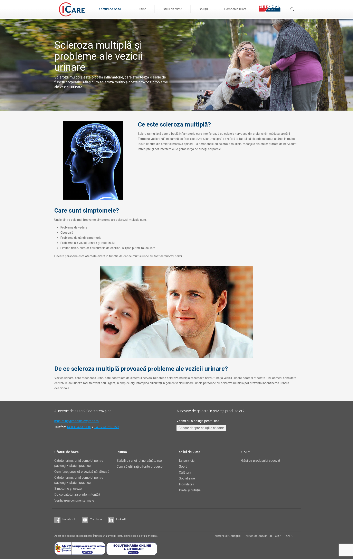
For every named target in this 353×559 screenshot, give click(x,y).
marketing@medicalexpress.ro (76, 421)
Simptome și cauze (68, 489)
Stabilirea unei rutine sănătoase (139, 461)
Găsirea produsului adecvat (260, 461)
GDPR (279, 536)
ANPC (290, 536)
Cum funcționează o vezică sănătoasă (81, 472)
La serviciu (186, 461)
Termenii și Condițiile (227, 536)
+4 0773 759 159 (106, 427)
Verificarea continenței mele (74, 500)
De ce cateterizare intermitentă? (77, 494)
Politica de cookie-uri (258, 536)
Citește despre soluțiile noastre (201, 428)
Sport (183, 466)
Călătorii (185, 472)
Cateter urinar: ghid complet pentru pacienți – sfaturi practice (78, 463)
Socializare (187, 478)
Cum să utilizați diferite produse (140, 466)
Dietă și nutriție (190, 490)
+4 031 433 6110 (79, 427)
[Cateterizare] (71, 9)
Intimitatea (186, 484)
